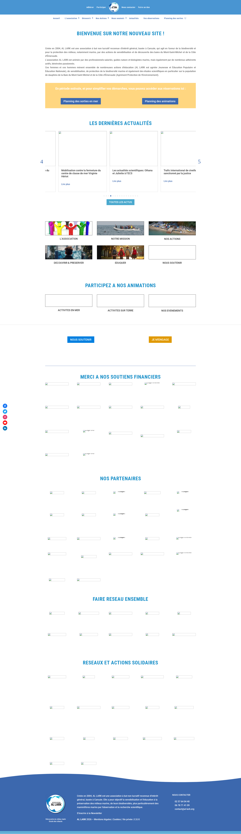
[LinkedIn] (5, 428)
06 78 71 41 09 (182, 805)
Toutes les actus (120, 202)
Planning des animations (160, 101)
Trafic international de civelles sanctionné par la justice (167, 172)
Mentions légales (102, 819)
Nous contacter (128, 7)
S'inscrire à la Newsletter (89, 813)
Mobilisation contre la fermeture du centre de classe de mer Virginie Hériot (68, 173)
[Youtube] (5, 422)
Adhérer (90, 7)
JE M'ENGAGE (160, 339)
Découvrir (86, 18)
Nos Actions (101, 18)
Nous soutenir (118, 18)
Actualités (134, 18)
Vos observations (151, 18)
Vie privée (127, 819)
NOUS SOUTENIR (80, 339)
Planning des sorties (173, 18)
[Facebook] (5, 406)
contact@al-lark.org (184, 809)
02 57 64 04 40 (182, 801)
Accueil (56, 18)
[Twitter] (5, 411)
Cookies (117, 819)
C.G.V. (137, 819)
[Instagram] (5, 417)
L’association (71, 18)
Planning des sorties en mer (80, 101)
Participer (101, 7)
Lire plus (52, 184)
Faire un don (144, 7)
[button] (199, 161)
